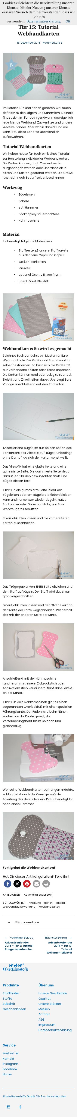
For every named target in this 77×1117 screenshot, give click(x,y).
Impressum (46, 1025)
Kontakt (8, 1059)
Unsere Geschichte (52, 993)
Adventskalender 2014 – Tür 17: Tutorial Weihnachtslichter (57, 945)
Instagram (10, 1064)
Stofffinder (11, 993)
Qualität (44, 998)
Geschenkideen (14, 1009)
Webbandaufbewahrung (19, 906)
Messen (44, 1009)
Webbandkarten (49, 906)
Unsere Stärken (49, 1004)
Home (7, 1074)
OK (68, 21)
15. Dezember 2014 (28, 42)
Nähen (48, 903)
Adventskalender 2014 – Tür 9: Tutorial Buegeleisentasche (19, 943)
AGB (41, 1019)
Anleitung (35, 903)
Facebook (10, 1069)
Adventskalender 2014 (38, 894)
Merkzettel (10, 1053)
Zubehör (9, 1004)
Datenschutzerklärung (55, 1030)
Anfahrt (44, 1014)
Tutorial (60, 903)
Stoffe (7, 998)
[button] (7, 883)
